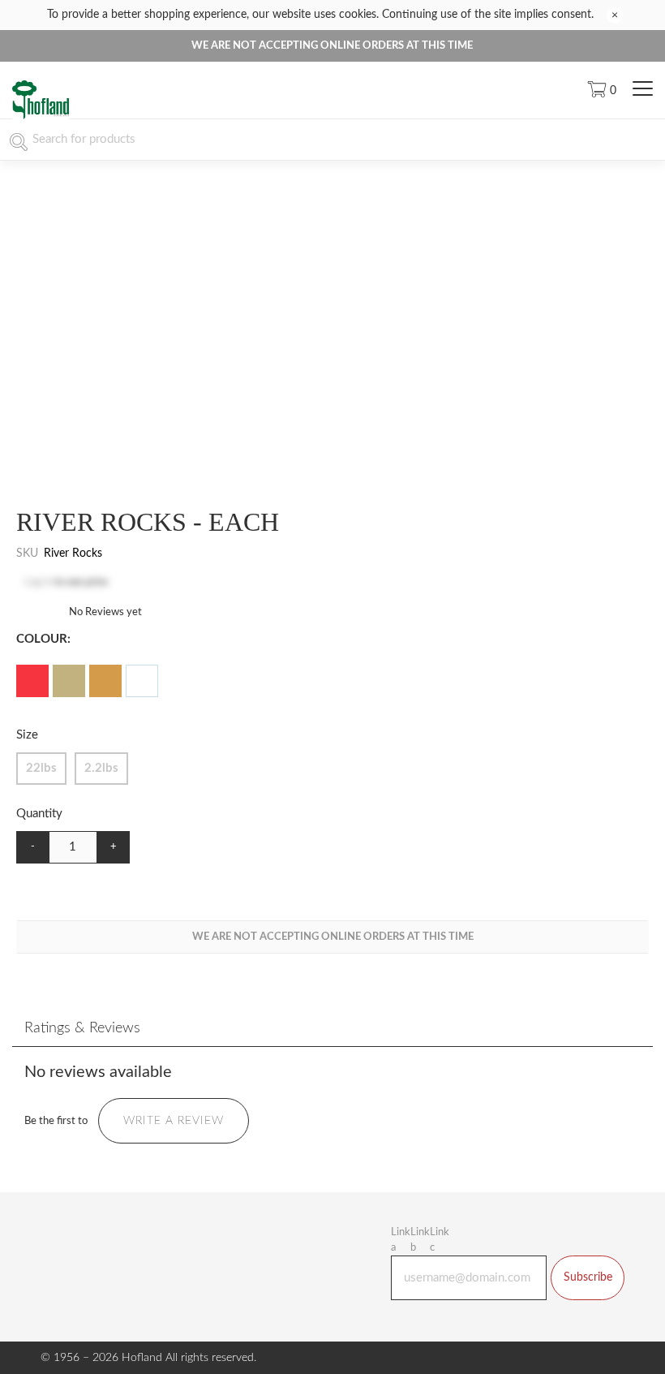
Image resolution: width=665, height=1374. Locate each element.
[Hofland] (40, 116)
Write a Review (173, 1120)
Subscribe (588, 1277)
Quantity (39, 814)
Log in (38, 582)
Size (27, 735)
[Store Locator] (555, 90)
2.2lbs (101, 768)
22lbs (41, 768)
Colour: (43, 639)
